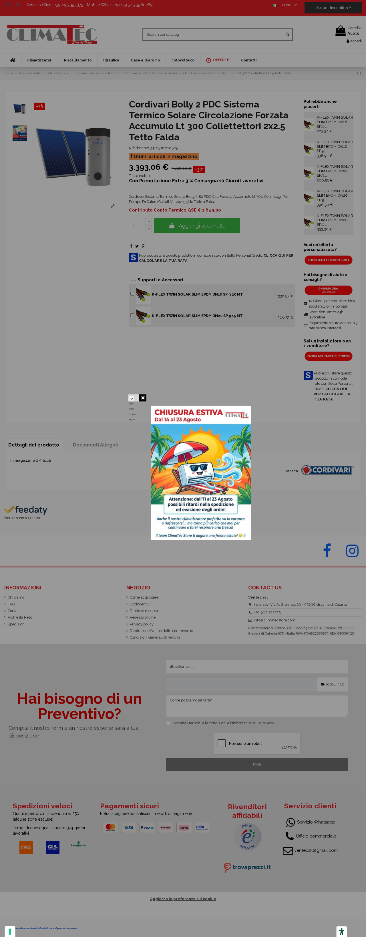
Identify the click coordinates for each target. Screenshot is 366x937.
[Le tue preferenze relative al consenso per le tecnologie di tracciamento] (10, 931)
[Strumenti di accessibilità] (341, 931)
